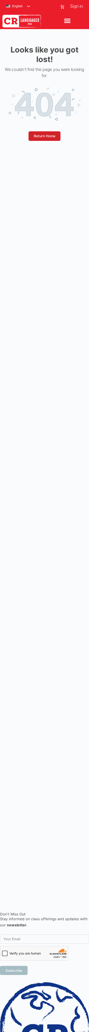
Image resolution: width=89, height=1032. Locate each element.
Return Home (44, 136)
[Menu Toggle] (67, 21)
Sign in (76, 6)
